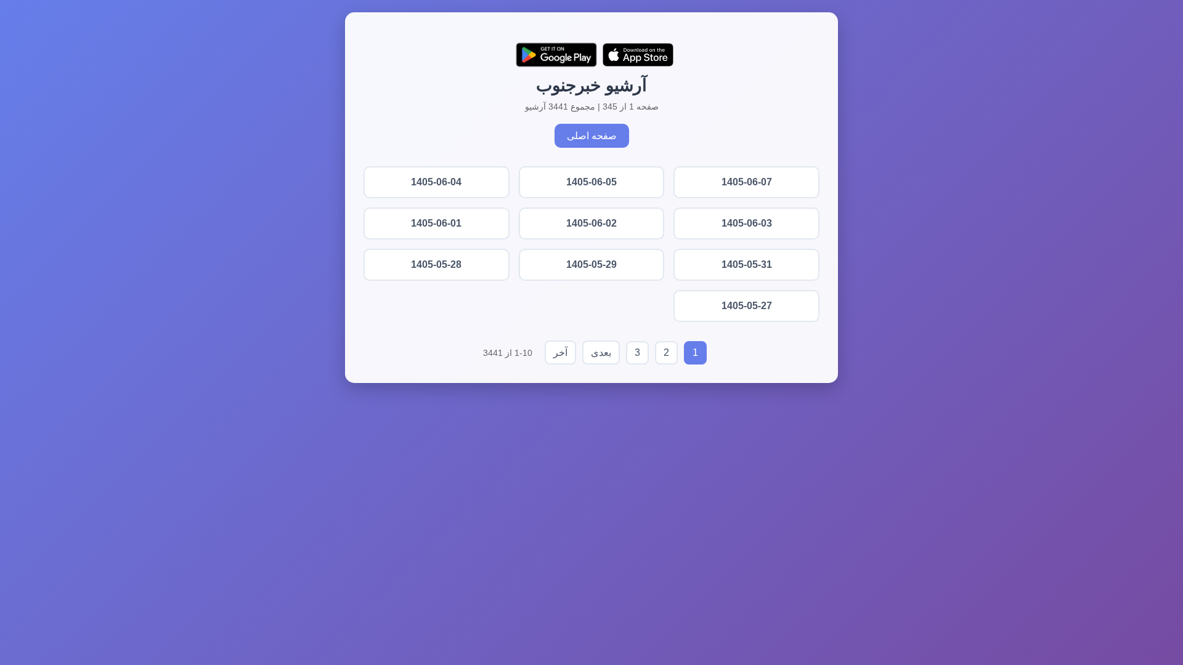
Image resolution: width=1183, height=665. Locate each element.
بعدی (601, 352)
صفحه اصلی (592, 136)
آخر (560, 352)
